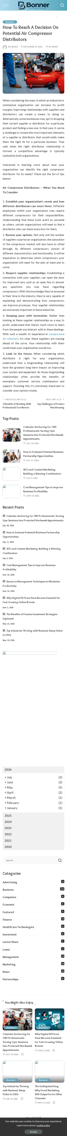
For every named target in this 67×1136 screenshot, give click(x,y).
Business (10, 22)
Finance (7, 919)
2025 (8, 816)
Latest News (10, 942)
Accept (33, 1131)
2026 (8, 770)
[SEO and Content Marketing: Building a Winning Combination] (12, 473)
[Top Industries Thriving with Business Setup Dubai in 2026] (17, 1072)
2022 (8, 834)
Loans (6, 949)
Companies (9, 897)
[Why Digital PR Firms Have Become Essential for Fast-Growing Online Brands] (49, 1019)
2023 (8, 828)
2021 (8, 841)
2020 (8, 847)
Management (11, 957)
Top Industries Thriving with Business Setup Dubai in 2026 (16, 1090)
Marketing (9, 964)
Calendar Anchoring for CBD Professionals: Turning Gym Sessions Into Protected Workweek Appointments (17, 1042)
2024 (8, 822)
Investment (10, 934)
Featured (8, 912)
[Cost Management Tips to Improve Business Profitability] (12, 491)
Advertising (10, 882)
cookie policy (43, 1125)
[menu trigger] (7, 5)
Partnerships (10, 979)
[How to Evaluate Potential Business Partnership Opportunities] (12, 456)
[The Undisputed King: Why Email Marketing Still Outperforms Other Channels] (49, 1072)
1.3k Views (52, 46)
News (6, 972)
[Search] (62, 5)
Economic (8, 904)
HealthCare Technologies (18, 927)
